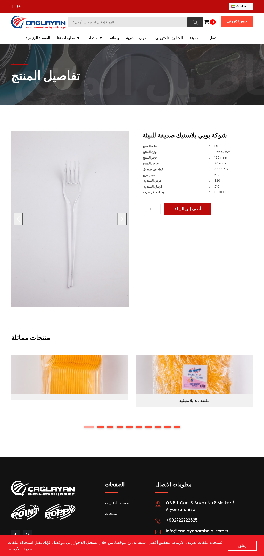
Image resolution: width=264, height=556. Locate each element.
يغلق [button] (242, 546)
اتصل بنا (211, 37)
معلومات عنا (66, 37)
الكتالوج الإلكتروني (169, 37)
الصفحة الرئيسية (38, 37)
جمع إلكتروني (237, 21)
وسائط (114, 37)
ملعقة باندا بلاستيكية (194, 400)
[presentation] (18, 219)
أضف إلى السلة (188, 209)
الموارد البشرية (137, 37)
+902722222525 (182, 520)
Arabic (241, 6)
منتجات (92, 37)
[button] (35, 549)
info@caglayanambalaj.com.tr (197, 531)
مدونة (194, 37)
